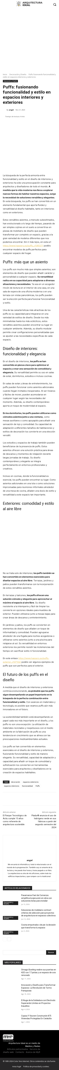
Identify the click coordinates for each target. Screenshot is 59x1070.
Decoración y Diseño (17, 74)
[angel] (5, 109)
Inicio (5, 74)
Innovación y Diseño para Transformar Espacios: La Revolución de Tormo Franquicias (38, 988)
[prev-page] (4, 939)
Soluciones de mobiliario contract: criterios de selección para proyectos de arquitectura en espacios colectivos (38, 913)
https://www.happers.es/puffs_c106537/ (23, 245)
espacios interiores (11, 786)
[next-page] (9, 939)
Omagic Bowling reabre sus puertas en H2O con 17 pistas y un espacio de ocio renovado (38, 972)
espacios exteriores (31, 782)
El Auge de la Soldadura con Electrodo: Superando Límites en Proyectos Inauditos (38, 1003)
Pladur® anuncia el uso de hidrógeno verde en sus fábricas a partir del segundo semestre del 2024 (44, 821)
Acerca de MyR (33, 1052)
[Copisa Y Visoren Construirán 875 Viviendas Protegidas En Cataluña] (11, 1020)
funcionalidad (27, 786)
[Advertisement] (29, 39)
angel (11, 110)
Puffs (38, 786)
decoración (15, 782)
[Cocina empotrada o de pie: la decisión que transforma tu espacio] (11, 929)
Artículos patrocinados (17, 1049)
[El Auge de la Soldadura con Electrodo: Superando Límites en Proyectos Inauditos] (11, 1004)
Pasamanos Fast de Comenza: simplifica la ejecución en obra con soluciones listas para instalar (36, 898)
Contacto (19, 1052)
